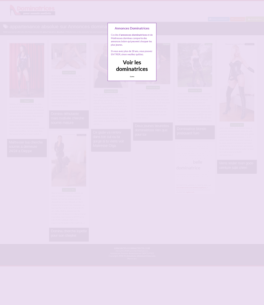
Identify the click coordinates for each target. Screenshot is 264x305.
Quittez (132, 76)
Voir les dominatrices (132, 65)
